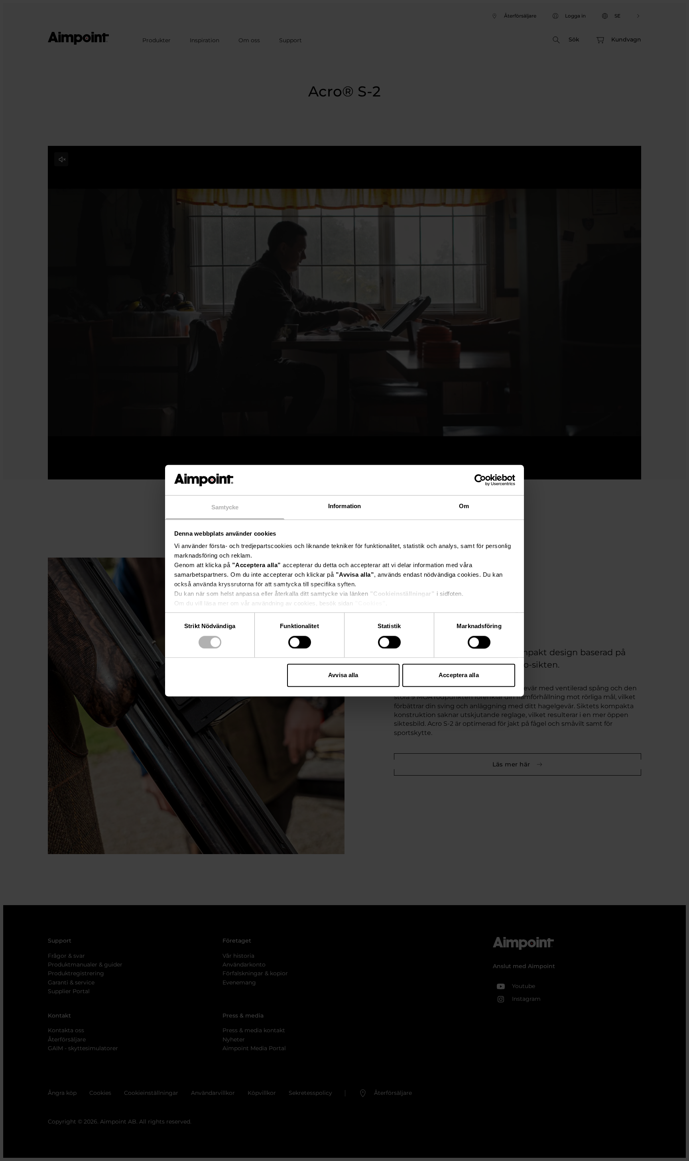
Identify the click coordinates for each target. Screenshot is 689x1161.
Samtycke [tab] (225, 507)
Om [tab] (464, 506)
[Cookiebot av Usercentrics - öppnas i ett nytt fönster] (480, 480)
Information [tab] (344, 506)
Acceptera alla (458, 675)
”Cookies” (370, 603)
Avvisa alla (343, 675)
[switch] (299, 642)
